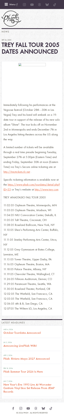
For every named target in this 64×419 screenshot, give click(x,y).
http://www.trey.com (46, 189)
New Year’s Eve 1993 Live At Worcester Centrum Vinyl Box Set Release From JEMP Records (29, 388)
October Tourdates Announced (22, 333)
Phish (11, 19)
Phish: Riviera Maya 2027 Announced (26, 358)
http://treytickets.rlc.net (16, 172)
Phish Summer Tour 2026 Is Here (23, 371)
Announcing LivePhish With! (20, 346)
